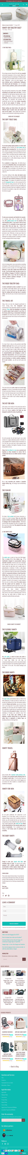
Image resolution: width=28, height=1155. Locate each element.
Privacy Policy (4, 1100)
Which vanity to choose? (8, 41)
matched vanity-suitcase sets (18, 775)
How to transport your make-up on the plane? (12, 937)
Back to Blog (15, 1066)
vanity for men (19, 823)
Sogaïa (6, 1148)
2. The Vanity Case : (7, 39)
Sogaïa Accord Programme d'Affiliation (9, 1107)
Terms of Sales (4, 1105)
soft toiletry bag (20, 147)
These (8, 309)
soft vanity (6, 657)
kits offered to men (11, 450)
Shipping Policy (4, 1095)
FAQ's (2, 1078)
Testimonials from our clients (7, 1083)
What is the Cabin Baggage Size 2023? (10, 934)
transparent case (9, 182)
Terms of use (4, 1097)
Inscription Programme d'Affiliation (8, 1110)
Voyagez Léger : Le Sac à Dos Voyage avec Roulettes (13, 944)
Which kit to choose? (7, 37)
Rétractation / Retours (5, 1085)
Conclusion (5, 42)
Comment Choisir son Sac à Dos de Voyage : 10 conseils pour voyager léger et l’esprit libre (12, 941)
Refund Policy (4, 1102)
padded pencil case (11, 221)
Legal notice (3, 1092)
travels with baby (18, 861)
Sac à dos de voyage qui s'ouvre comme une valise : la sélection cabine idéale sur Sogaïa (13, 948)
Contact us (3, 1080)
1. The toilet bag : (6, 36)
